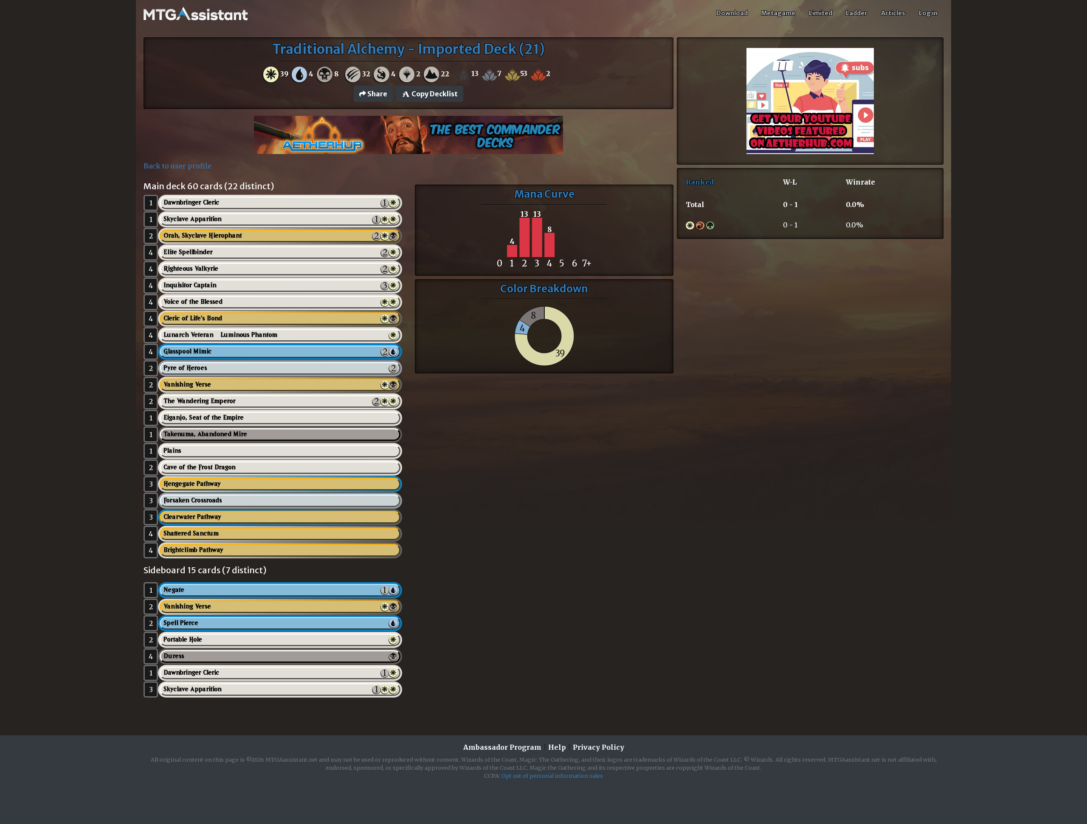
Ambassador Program (502, 747)
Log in (928, 13)
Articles (893, 13)
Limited (820, 13)
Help (557, 747)
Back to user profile (177, 166)
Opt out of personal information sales (552, 775)
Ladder (856, 13)
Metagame (778, 13)
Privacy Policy (598, 747)
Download (732, 13)
